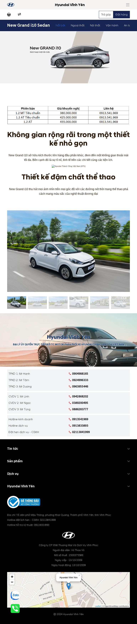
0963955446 (80, 386)
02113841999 (81, 432)
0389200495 (80, 403)
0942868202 (80, 396)
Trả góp (106, 14)
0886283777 (80, 409)
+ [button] (12, 577)
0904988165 (80, 374)
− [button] (12, 582)
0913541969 (80, 419)
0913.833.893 (41, 524)
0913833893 (80, 426)
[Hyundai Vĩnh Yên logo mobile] (10, 5)
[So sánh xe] (19, 14)
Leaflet (98, 606)
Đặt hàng (122, 14)
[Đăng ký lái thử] (9, 14)
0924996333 (80, 380)
